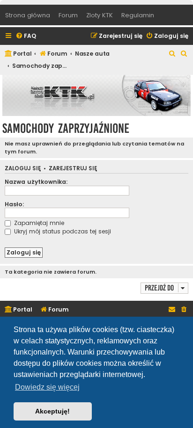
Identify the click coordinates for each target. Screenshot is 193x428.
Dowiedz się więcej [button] (47, 387)
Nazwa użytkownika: (36, 182)
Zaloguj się (23, 168)
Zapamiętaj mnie (38, 223)
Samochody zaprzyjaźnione (65, 128)
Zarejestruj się (73, 168)
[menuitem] (25, 36)
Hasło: (14, 204)
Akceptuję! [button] (52, 411)
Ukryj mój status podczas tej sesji (61, 231)
